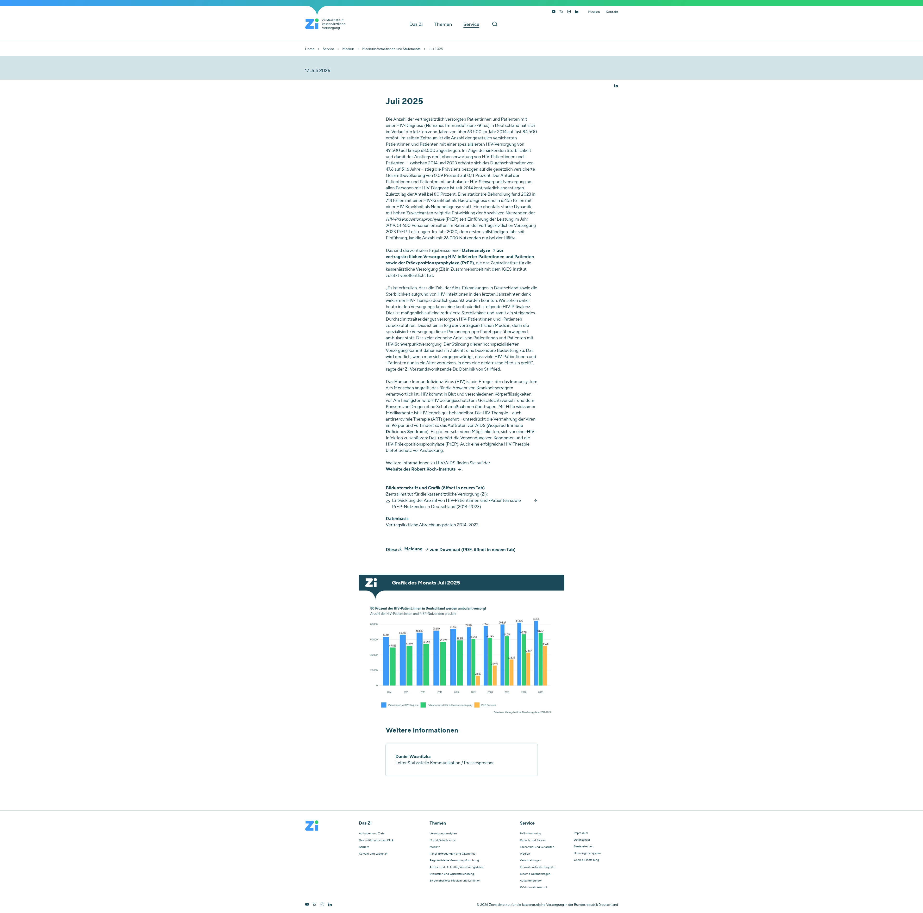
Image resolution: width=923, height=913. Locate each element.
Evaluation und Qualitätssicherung (452, 874)
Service (328, 49)
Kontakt (612, 12)
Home (310, 49)
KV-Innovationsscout (533, 887)
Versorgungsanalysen (443, 833)
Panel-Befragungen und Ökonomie (452, 853)
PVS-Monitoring (530, 833)
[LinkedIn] (577, 12)
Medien (594, 12)
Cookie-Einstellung (586, 860)
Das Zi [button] (416, 24)
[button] (616, 86)
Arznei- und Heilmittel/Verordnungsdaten (457, 867)
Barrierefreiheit (583, 846)
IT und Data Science (443, 840)
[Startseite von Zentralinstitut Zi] (327, 24)
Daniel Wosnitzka (413, 756)
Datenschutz (582, 839)
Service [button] (471, 24)
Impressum (581, 833)
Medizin (435, 847)
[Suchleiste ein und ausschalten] (495, 24)
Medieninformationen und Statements (391, 49)
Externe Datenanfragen (535, 874)
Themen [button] (443, 24)
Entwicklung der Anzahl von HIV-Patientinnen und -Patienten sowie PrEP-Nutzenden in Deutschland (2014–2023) (456, 503)
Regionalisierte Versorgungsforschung (454, 860)
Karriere (364, 847)
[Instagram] (569, 12)
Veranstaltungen (530, 860)
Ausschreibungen (531, 880)
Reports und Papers (532, 840)
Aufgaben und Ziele (372, 833)
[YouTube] (553, 12)
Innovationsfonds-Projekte (537, 867)
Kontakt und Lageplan (373, 853)
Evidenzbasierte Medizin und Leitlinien (455, 880)
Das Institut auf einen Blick (376, 840)
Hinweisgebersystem (587, 853)
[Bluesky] (561, 12)
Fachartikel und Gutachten (537, 847)
